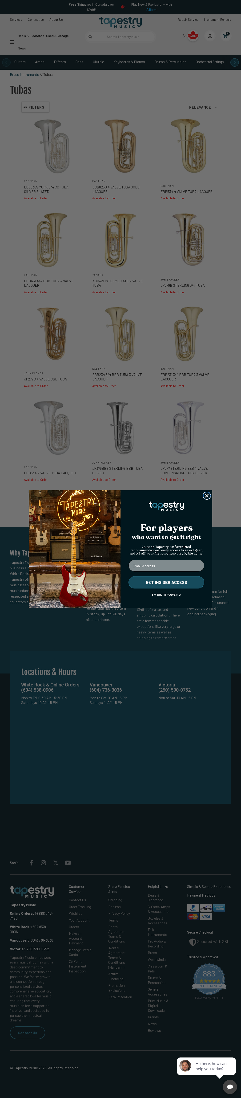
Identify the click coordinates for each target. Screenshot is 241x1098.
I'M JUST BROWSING (166, 594)
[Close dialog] (206, 495)
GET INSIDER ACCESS (166, 582)
